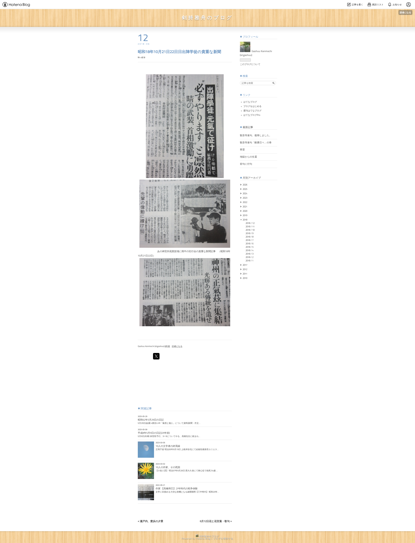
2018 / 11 (250, 227)
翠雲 (242, 150)
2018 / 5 (249, 247)
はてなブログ (250, 102)
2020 (245, 211)
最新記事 (248, 127)
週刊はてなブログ (252, 111)
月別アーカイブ (252, 178)
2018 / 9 (249, 233)
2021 (245, 207)
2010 (245, 278)
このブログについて (250, 64)
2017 (245, 265)
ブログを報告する (223, 538)
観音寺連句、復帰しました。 (256, 135)
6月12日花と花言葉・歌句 (216, 521)
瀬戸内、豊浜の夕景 (150, 521)
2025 (245, 189)
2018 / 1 (249, 261)
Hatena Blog (203, 538)
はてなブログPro (251, 115)
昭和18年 (225, 251)
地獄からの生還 (248, 157)
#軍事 (143, 58)
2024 (245, 193)
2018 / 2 (249, 257)
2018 (245, 220)
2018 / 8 (249, 237)
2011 (245, 274)
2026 (245, 185)
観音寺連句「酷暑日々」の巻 (256, 142)
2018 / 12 (250, 223)
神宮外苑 (167, 251)
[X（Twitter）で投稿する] (156, 356)
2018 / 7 (249, 240)
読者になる (405, 12)
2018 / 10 (250, 230)
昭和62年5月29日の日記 (151, 420)
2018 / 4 (249, 250)
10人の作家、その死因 (168, 467)
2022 (245, 202)
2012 (245, 269)
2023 (245, 198)
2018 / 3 (249, 254)
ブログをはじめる (252, 106)
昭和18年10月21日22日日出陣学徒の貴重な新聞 (179, 52)
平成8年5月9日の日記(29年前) (154, 433)
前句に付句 (246, 164)
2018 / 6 (249, 244)
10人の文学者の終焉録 (168, 446)
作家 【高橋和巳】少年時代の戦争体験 (177, 488)
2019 (245, 215)
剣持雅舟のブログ (207, 18)
